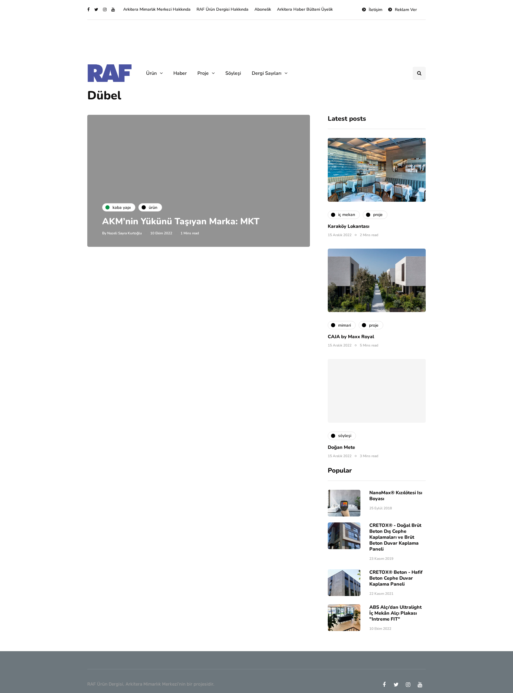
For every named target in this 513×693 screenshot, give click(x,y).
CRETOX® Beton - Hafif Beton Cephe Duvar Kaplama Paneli (395, 578)
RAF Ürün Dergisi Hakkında (222, 9)
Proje (203, 73)
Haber (180, 73)
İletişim (375, 9)
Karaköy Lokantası (348, 226)
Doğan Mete (341, 447)
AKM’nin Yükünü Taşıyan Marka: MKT (180, 221)
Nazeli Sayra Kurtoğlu (124, 233)
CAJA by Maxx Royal (351, 336)
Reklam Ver (406, 9)
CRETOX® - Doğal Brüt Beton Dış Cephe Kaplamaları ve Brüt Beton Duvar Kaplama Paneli (395, 537)
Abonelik (262, 9)
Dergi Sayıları (266, 73)
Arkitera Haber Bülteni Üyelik (305, 9)
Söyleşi (233, 73)
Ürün (151, 73)
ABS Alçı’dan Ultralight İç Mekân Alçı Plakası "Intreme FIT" (395, 613)
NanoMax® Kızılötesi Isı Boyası (395, 495)
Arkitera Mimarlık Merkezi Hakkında (157, 9)
